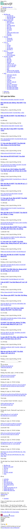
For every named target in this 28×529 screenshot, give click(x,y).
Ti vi (8, 31)
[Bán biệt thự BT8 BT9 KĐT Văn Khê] (11, 153)
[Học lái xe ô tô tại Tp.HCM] (8, 375)
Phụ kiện (9, 34)
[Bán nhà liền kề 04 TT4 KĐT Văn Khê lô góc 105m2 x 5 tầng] (14, 209)
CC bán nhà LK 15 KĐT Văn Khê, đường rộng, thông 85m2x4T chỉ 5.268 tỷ (14, 242)
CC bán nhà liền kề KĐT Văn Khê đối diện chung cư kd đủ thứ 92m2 (13, 144)
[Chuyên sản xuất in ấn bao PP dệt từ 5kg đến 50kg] (14, 394)
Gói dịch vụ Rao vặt (7, 7)
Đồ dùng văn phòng (12, 86)
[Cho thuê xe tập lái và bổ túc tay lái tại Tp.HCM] (13, 384)
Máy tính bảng (10, 22)
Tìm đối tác (9, 53)
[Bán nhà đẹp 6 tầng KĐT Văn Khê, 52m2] (12, 125)
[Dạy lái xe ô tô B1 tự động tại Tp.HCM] (11, 423)
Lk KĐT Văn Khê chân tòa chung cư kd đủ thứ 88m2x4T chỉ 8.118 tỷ (14, 270)
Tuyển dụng (10, 39)
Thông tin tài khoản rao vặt (10, 487)
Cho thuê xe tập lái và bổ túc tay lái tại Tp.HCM (12, 386)
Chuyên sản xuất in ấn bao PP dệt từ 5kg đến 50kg (13, 395)
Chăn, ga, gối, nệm (11, 65)
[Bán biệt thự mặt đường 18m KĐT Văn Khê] (12, 99)
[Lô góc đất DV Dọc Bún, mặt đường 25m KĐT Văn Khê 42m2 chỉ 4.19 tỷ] (14, 334)
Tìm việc (9, 41)
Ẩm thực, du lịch (11, 77)
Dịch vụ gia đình (11, 55)
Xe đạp (8, 46)
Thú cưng (9, 76)
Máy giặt (9, 59)
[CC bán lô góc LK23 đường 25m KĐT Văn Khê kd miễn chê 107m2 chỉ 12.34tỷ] (14, 166)
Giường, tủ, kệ (10, 63)
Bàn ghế (9, 62)
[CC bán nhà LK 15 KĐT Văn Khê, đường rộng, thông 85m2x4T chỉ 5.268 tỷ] (14, 238)
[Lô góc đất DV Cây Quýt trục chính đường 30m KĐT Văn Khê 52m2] (14, 305)
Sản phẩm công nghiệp (12, 87)
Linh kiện (9, 35)
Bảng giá (6, 480)
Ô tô (8, 44)
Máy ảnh (9, 27)
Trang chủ (6, 91)
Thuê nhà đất (10, 18)
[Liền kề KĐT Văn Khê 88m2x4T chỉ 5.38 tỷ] (12, 279)
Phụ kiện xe (10, 49)
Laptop (8, 24)
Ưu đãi (5, 486)
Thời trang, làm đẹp (11, 74)
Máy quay (9, 28)
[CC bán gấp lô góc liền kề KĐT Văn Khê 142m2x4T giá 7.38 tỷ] (14, 195)
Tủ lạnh (9, 58)
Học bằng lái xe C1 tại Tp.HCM (9, 415)
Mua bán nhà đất (11, 17)
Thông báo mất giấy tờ (6, 367)
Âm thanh (9, 29)
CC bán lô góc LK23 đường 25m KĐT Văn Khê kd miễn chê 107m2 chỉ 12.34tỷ (14, 170)
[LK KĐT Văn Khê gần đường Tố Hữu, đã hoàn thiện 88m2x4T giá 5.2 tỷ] (14, 319)
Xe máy (9, 45)
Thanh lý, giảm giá (11, 82)
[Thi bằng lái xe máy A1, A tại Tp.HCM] (11, 442)
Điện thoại (9, 21)
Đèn (8, 69)
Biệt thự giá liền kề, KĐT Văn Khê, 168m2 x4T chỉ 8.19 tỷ (12, 352)
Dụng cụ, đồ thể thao (12, 84)
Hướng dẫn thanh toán (9, 490)
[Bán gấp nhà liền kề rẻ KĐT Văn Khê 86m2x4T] (13, 251)
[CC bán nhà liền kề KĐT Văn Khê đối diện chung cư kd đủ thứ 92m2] (14, 140)
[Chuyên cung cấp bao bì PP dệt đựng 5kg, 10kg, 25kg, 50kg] (14, 453)
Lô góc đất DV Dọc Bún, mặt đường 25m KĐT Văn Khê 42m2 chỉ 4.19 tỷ (14, 338)
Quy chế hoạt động (8, 483)
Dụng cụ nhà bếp (11, 66)
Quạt (8, 67)
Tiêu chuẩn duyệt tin (9, 484)
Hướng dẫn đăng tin (9, 489)
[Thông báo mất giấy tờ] (7, 366)
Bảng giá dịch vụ (8, 482)
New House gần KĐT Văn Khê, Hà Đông (14, 295)
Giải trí (8, 79)
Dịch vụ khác (10, 52)
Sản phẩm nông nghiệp (12, 89)
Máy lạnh (9, 60)
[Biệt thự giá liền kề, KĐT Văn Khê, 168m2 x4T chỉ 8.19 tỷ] (14, 348)
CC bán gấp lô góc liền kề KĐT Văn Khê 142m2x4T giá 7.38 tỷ (14, 199)
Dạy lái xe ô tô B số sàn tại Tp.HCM (10, 434)
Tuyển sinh (9, 38)
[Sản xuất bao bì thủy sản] (7, 403)
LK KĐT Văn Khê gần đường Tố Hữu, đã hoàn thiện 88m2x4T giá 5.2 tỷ (13, 323)
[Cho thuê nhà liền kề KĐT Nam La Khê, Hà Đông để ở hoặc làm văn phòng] (14, 224)
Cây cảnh (9, 83)
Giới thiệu (6, 479)
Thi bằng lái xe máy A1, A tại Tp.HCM (10, 443)
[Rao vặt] (6, 5)
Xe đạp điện (10, 48)
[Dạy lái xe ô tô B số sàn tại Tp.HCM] (10, 433)
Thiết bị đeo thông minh (13, 32)
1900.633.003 (4, 494)
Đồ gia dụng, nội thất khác (13, 72)
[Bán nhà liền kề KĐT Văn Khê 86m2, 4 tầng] (12, 112)
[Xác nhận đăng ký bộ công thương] (10, 512)
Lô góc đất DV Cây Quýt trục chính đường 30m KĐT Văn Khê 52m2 (12, 309)
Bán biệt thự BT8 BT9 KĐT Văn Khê (13, 156)
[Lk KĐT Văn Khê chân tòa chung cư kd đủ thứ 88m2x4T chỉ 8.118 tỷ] (14, 266)
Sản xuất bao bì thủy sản (7, 405)
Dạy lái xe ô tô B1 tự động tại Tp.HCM (10, 425)
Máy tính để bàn (11, 25)
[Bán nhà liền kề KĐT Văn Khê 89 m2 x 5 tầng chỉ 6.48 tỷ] (14, 180)
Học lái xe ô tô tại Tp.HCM (7, 376)
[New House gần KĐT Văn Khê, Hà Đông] (12, 292)
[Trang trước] (1, 363)
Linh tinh (9, 80)
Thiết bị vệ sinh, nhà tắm (13, 70)
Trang (2, 361)
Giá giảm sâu (10, 15)
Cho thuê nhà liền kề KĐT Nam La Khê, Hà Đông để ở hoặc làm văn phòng (14, 228)
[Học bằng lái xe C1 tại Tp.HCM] (9, 414)
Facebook (6, 498)
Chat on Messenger (14, 527)
